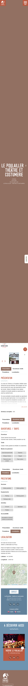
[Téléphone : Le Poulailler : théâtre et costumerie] (10, 604)
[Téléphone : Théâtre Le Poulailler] (10, 657)
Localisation (15, 372)
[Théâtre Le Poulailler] (14, 359)
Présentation (6, 419)
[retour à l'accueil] (3, 3)
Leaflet (9, 584)
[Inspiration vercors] (26, 259)
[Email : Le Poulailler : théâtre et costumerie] (14, 604)
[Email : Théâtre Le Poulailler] (14, 657)
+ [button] (3, 566)
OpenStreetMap (15, 584)
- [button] (3, 568)
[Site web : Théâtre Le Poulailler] (17, 657)
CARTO (25, 584)
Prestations (5, 372)
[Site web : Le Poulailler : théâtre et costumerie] (17, 604)
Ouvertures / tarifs (18, 368)
